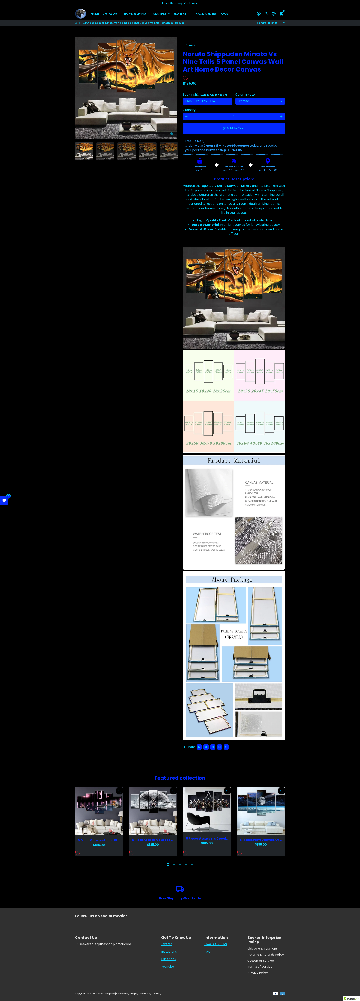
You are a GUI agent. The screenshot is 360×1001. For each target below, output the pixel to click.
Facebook (168, 959)
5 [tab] (192, 864)
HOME (95, 13)
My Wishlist (4, 500)
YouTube (167, 966)
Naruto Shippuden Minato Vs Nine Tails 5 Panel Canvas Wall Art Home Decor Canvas (133, 23)
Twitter (166, 944)
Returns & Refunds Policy (266, 954)
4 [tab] (186, 864)
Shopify (134, 993)
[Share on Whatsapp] (280, 23)
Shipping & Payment (262, 948)
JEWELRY (181, 13)
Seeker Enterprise (105, 993)
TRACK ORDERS (205, 13)
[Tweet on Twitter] (273, 23)
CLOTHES (161, 13)
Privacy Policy (258, 972)
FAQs (224, 13)
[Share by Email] (284, 23)
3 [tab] (180, 864)
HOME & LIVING (137, 13)
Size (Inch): (205, 94)
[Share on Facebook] (269, 23)
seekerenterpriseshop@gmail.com (103, 944)
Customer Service (261, 960)
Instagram (169, 951)
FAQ (207, 951)
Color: (245, 94)
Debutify (156, 993)
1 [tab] (168, 864)
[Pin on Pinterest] (276, 23)
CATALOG (111, 13)
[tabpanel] (99, 821)
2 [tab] (174, 864)
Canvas (189, 45)
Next (172, 88)
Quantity (189, 110)
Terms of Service (260, 966)
